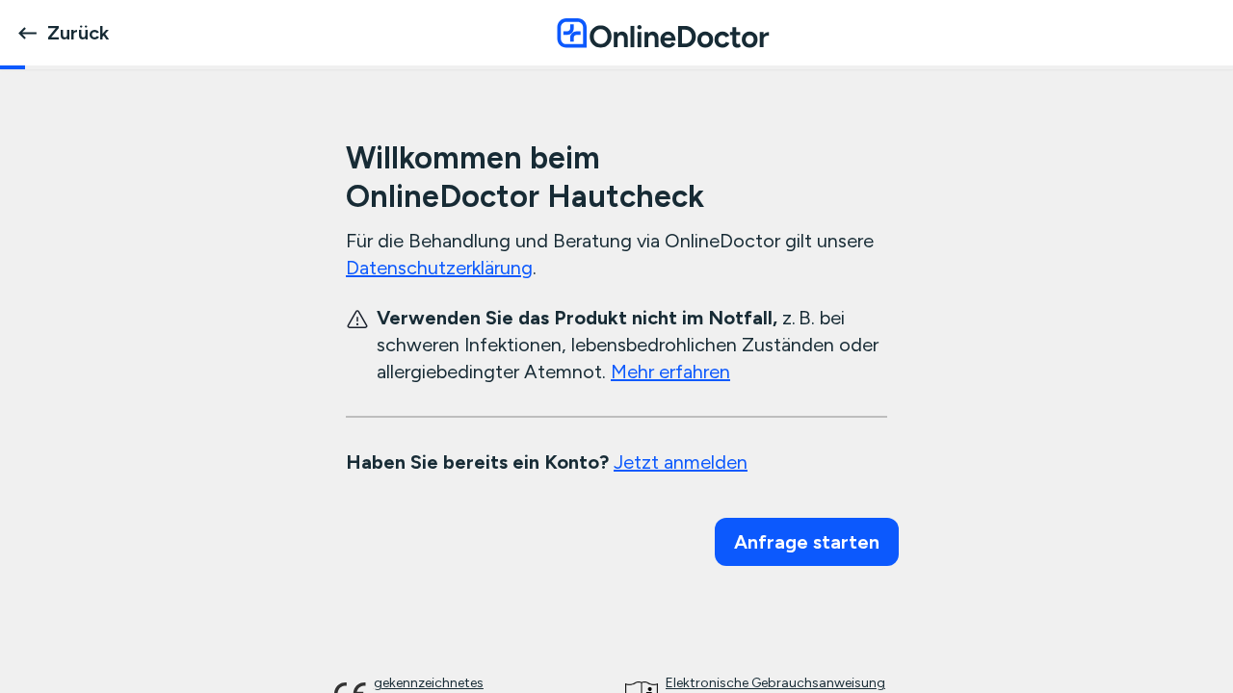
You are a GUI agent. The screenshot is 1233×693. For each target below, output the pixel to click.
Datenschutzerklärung (439, 267)
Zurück (78, 32)
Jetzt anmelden (681, 462)
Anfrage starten (806, 541)
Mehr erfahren (670, 371)
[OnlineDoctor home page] (663, 32)
